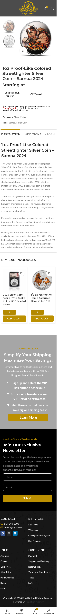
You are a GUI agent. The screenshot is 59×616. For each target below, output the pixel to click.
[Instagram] (9, 533)
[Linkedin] (15, 533)
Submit (27, 498)
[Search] (52, 8)
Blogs (3, 583)
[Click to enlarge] (23, 50)
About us (4, 556)
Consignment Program (39, 535)
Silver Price (5, 572)
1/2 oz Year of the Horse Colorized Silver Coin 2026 (41, 298)
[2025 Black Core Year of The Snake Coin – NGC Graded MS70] (14, 280)
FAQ (30, 583)
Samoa (12, 122)
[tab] (10, 134)
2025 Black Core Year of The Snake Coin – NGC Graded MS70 (14, 299)
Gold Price (5, 566)
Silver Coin (21, 122)
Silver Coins (20, 117)
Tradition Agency (35, 601)
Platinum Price (7, 577)
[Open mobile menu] (4, 8)
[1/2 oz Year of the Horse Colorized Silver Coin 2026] (42, 280)
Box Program (34, 541)
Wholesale (33, 530)
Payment (32, 556)
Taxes (31, 577)
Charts (3, 561)
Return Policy (34, 566)
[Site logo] (28, 8)
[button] (14, 318)
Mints (3, 588)
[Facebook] (2, 533)
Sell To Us (33, 524)
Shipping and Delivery (38, 561)
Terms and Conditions (38, 572)
